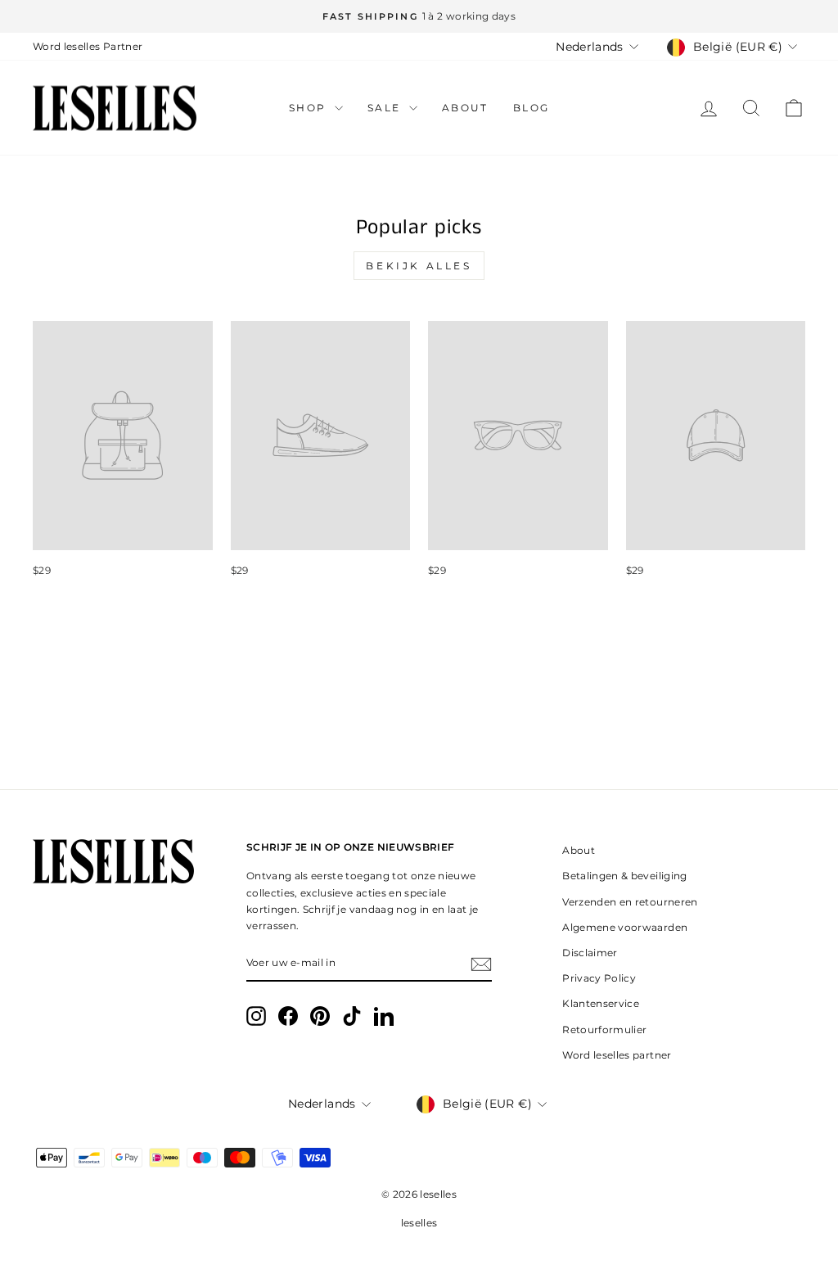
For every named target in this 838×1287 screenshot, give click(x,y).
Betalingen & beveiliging (624, 875)
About (465, 108)
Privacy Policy (599, 978)
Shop (310, 108)
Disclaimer (590, 952)
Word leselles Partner (87, 46)
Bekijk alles (418, 266)
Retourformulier (604, 1029)
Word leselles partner (616, 1055)
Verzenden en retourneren (629, 902)
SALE (386, 108)
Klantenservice (600, 1003)
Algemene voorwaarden (624, 927)
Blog (531, 108)
